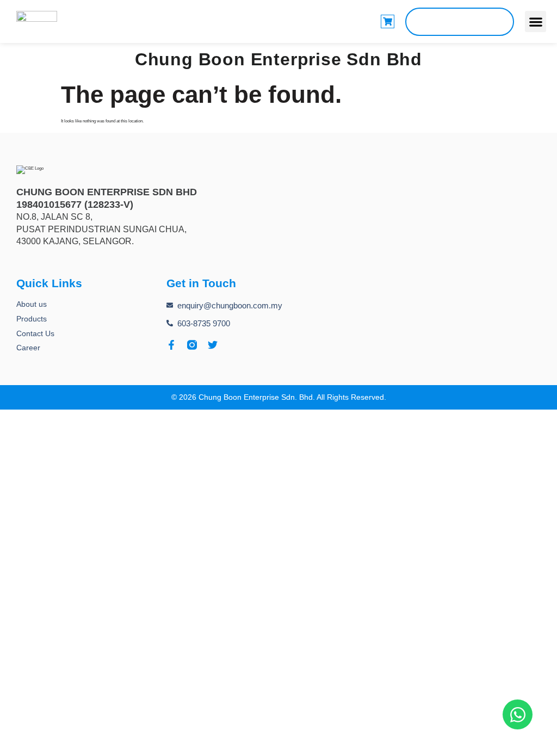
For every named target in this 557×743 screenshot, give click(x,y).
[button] (535, 21)
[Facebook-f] (171, 345)
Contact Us (35, 333)
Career (28, 347)
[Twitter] (213, 345)
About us (31, 304)
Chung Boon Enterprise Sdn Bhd (278, 59)
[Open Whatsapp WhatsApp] (518, 714)
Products (31, 318)
